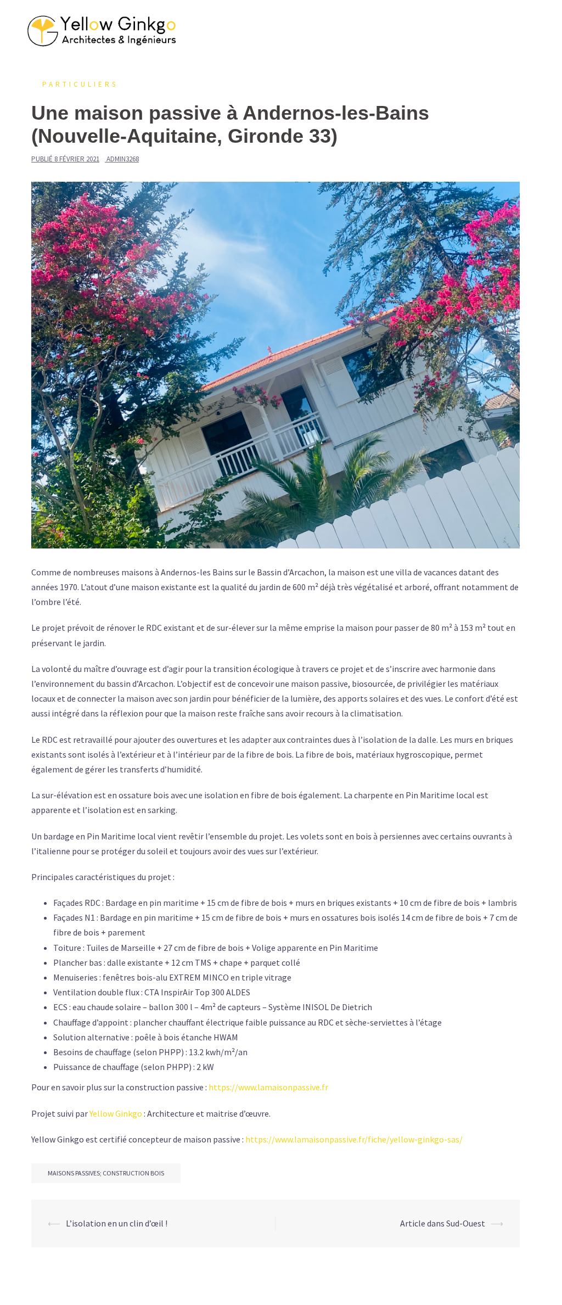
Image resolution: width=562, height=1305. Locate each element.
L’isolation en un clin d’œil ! (116, 1223)
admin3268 (122, 159)
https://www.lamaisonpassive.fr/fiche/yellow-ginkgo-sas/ (354, 1139)
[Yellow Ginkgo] (103, 30)
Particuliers (80, 84)
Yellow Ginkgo (115, 1113)
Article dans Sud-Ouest (442, 1223)
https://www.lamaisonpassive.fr (268, 1087)
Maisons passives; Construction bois (106, 1173)
